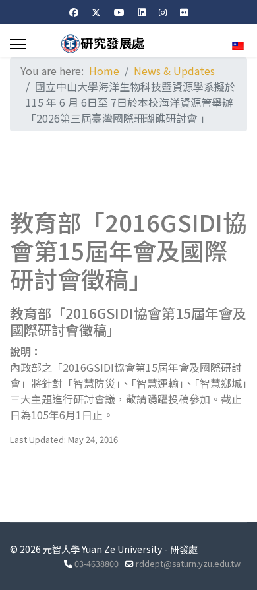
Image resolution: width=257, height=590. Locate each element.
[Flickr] (184, 11)
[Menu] (18, 44)
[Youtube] (119, 11)
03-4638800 (96, 563)
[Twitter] (96, 11)
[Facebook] (73, 11)
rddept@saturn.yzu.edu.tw (188, 563)
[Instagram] (163, 11)
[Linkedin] (142, 11)
